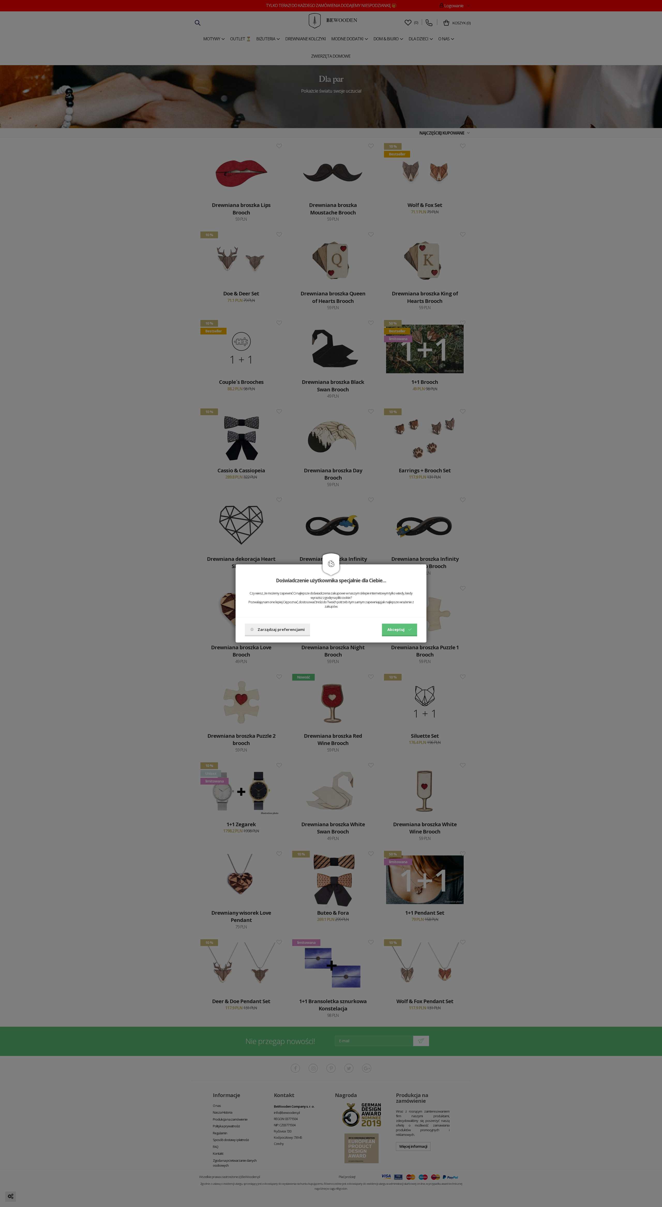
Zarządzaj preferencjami (281, 629)
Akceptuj (395, 629)
